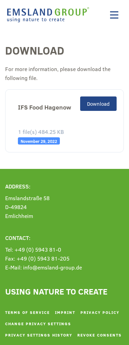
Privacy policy (99, 312)
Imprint (65, 312)
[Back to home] (50, 15)
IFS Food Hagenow (44, 107)
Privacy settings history (38, 334)
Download (98, 103)
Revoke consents (99, 334)
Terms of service (27, 312)
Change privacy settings (38, 323)
